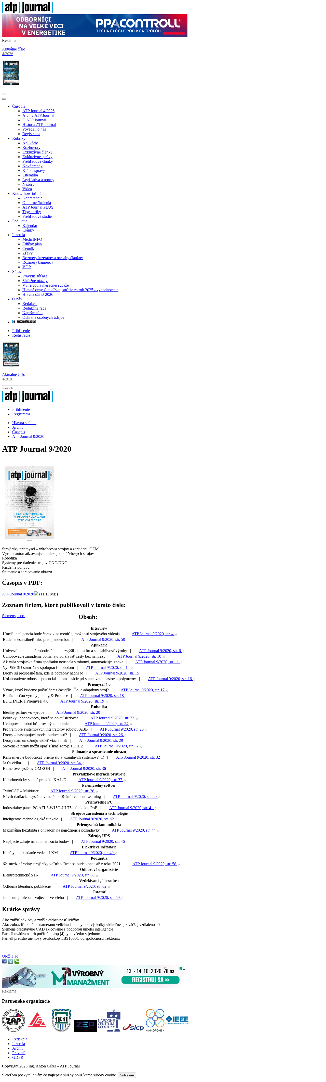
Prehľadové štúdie (37, 216)
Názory (28, 184)
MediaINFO (32, 239)
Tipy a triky (31, 212)
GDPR (17, 1057)
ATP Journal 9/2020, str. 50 (103, 639)
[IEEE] (177, 1030)
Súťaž (17, 271)
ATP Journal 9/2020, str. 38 (72, 791)
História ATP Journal (39, 124)
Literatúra (30, 175)
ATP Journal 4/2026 (38, 111)
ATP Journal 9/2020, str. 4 (153, 634)
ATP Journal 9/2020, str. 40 (135, 796)
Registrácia (31, 134)
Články (28, 230)
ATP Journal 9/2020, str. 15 (117, 673)
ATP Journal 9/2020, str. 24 (107, 723)
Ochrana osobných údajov (43, 317)
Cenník (28, 248)
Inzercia (18, 235)
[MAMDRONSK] (156, 1030)
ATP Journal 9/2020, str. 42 (92, 819)
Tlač (14, 956)
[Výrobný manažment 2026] (94, 986)
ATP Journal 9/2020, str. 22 (112, 718)
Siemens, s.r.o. (13, 616)
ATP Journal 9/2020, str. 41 (131, 808)
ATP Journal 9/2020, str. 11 (157, 662)
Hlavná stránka (24, 423)
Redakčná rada (34, 308)
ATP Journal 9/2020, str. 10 (139, 656)
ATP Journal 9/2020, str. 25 (122, 729)
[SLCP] (134, 1030)
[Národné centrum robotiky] (110, 1030)
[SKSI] (62, 1030)
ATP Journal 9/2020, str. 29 (101, 740)
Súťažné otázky (35, 280)
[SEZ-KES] (38, 1030)
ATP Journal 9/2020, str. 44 (134, 830)
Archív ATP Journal (38, 115)
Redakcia (29, 303)
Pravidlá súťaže (34, 276)
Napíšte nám (32, 313)
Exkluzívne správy (37, 157)
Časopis (18, 106)
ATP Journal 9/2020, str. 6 (160, 650)
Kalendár (29, 225)
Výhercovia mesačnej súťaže (45, 285)
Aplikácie (30, 143)
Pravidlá (18, 1053)
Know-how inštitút (27, 193)
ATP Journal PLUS (37, 207)
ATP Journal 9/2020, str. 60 (73, 875)
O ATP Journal (34, 120)
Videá (27, 189)
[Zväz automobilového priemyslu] (14, 1030)
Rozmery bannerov (37, 262)
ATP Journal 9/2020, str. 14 (108, 667)
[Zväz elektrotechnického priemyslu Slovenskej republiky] (86, 1030)
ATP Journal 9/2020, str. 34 (59, 763)
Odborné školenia (36, 202)
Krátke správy (33, 170)
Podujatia (19, 221)
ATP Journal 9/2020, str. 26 (101, 735)
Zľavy (27, 253)
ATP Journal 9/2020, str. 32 (138, 757)
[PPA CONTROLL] (94, 36)
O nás (17, 299)
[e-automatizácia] (24, 322)
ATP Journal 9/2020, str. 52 (117, 746)
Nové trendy (32, 166)
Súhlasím (127, 1075)
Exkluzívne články (37, 152)
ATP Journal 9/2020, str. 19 (82, 701)
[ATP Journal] (27, 12)
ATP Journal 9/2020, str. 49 (92, 852)
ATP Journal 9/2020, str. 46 (103, 841)
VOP (26, 267)
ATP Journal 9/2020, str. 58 (154, 864)
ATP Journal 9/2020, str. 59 (98, 897)
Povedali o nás (34, 129)
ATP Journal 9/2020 (28, 436)
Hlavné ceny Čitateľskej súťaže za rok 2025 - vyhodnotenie (70, 290)
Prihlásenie (21, 330)
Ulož (6, 956)
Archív (17, 427)
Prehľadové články (37, 161)
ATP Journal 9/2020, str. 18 (102, 695)
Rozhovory (31, 147)
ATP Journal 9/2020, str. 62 (85, 886)
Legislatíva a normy (38, 179)
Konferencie (32, 198)
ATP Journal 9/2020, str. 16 (170, 679)
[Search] (52, 389)
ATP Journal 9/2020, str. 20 (78, 712)
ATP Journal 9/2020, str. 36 (84, 768)
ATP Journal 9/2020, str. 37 (100, 780)
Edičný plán (32, 244)
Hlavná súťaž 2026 (37, 294)
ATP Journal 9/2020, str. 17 (143, 690)
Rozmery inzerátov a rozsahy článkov (52, 258)
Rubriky (18, 138)
